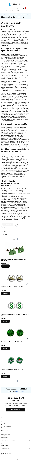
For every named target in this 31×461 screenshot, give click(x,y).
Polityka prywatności (6, 453)
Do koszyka (5, 266)
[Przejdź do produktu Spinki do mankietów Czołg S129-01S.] (15, 277)
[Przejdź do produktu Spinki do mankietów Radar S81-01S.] (15, 332)
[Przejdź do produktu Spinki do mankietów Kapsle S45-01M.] (15, 360)
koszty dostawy (20, 391)
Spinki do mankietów (13, 14)
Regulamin (3, 423)
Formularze (4, 424)
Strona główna (4, 14)
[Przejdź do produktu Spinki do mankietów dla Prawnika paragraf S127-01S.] (15, 305)
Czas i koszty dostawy (6, 444)
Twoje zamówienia (5, 434)
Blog (2, 455)
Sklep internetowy (14, 459)
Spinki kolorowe (8, 224)
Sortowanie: (4, 231)
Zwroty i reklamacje (6, 421)
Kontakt (3, 452)
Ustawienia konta (5, 436)
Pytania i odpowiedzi (6, 426)
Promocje (3, 427)
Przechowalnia (4, 437)
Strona (13, 239)
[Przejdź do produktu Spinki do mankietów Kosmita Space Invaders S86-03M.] (15, 250)
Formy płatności (5, 445)
